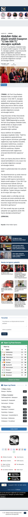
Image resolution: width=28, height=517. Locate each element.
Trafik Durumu (19, 460)
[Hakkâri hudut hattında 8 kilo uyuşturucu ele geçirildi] (21, 284)
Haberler (3, 33)
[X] (5, 449)
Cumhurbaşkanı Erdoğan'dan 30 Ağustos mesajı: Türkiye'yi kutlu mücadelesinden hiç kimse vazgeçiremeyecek (21, 275)
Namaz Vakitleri (7, 460)
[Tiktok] (19, 449)
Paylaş (4, 84)
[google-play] (14, 479)
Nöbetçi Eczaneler (7, 457)
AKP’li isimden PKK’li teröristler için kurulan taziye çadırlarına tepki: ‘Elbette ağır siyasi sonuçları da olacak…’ (20, 304)
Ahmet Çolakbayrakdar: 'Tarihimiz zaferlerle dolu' (7, 302)
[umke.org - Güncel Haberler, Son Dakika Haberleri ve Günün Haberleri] (3, 9)
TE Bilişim (17, 489)
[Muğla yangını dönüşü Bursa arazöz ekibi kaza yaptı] (7, 284)
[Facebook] (3, 449)
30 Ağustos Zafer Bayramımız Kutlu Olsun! (7, 273)
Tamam (3, 496)
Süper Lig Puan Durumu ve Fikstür (5, 465)
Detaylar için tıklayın (14, 379)
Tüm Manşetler (20, 464)
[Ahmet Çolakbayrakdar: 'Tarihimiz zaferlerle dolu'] (7, 297)
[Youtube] (17, 449)
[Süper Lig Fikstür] (26, 385)
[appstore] (14, 474)
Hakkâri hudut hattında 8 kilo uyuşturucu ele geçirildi (20, 290)
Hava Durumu (20, 457)
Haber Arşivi (20, 469)
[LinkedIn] (14, 449)
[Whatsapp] (14, 452)
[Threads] (22, 449)
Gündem (10, 33)
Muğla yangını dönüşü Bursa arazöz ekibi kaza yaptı (6, 290)
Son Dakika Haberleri (8, 469)
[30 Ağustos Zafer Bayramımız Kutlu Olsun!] (7, 268)
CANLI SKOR (14, 429)
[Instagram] (11, 449)
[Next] (25, 449)
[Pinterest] (8, 449)
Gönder (4, 334)
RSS (5, 485)
